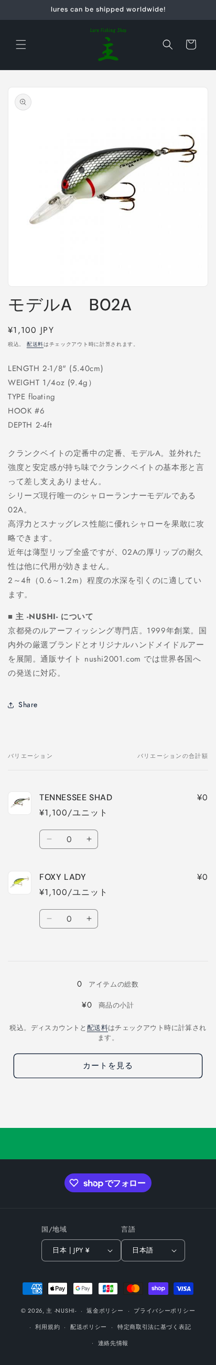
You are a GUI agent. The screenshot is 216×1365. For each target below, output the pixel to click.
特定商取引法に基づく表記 (154, 1327)
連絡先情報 (113, 1343)
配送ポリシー (88, 1327)
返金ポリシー (105, 1310)
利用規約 (47, 1327)
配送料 (35, 344)
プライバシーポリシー (164, 1310)
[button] (21, 44)
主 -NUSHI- (61, 1310)
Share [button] (28, 704)
